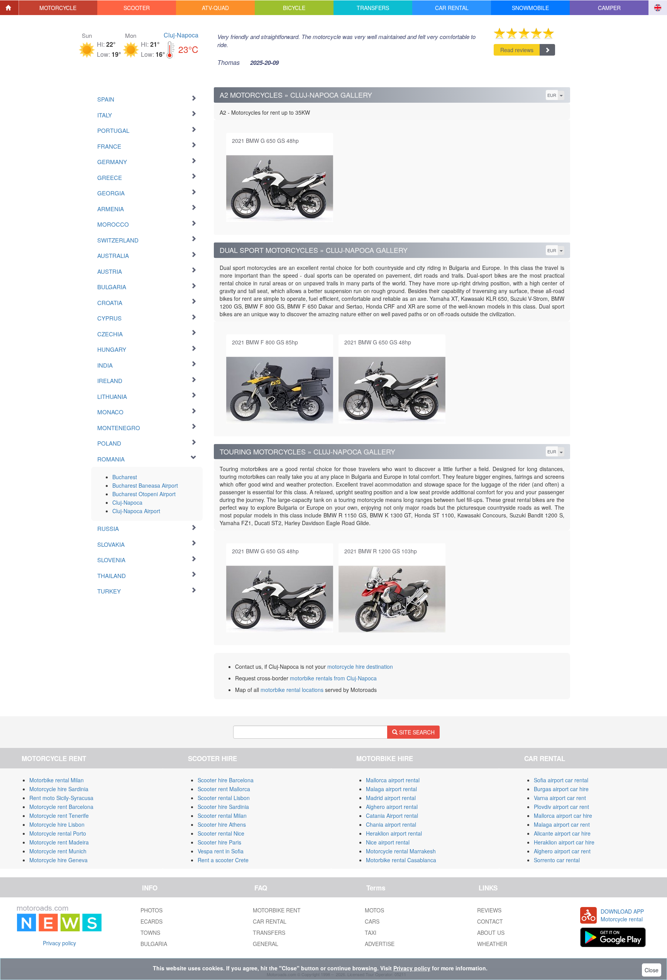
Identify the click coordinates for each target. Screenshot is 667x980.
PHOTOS (152, 910)
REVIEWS (489, 910)
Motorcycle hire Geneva (58, 860)
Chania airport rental (391, 824)
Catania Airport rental (392, 815)
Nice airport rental (388, 842)
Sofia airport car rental (561, 780)
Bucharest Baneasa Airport (145, 485)
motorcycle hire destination (360, 666)
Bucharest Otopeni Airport (144, 494)
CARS (372, 921)
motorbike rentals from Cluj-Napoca (333, 678)
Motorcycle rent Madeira (59, 842)
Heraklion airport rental (394, 833)
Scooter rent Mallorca (224, 789)
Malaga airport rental (391, 789)
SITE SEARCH (416, 732)
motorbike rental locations (292, 689)
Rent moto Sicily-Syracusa (61, 798)
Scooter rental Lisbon (224, 798)
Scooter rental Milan (222, 815)
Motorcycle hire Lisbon (57, 824)
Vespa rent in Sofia (221, 851)
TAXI (370, 932)
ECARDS (152, 921)
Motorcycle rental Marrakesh (401, 851)
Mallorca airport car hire (563, 815)
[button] (58, 7)
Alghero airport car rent (562, 851)
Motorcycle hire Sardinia (58, 789)
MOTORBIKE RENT (277, 910)
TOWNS (150, 932)
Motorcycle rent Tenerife (59, 815)
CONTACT (490, 921)
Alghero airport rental (392, 806)
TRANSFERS (269, 932)
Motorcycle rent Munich (57, 851)
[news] (59, 917)
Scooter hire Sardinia (223, 806)
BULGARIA (154, 944)
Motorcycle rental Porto (57, 833)
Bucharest (124, 477)
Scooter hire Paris (219, 842)
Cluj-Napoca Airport (136, 511)
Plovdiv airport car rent (561, 806)
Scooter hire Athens (222, 824)
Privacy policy (59, 943)
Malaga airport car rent (562, 824)
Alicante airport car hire (562, 833)
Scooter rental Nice (221, 833)
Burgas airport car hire (561, 789)
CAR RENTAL (269, 921)
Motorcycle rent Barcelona (61, 806)
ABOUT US (490, 932)
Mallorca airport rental (393, 780)
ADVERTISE (379, 944)
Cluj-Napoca (181, 35)
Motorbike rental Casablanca (401, 860)
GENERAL (265, 944)
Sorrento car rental (557, 860)
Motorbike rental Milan (56, 780)
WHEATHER (492, 944)
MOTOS (374, 910)
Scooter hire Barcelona (226, 780)
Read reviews (516, 50)
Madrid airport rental (391, 798)
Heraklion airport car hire (564, 842)
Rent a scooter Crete (223, 860)
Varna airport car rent (560, 798)
